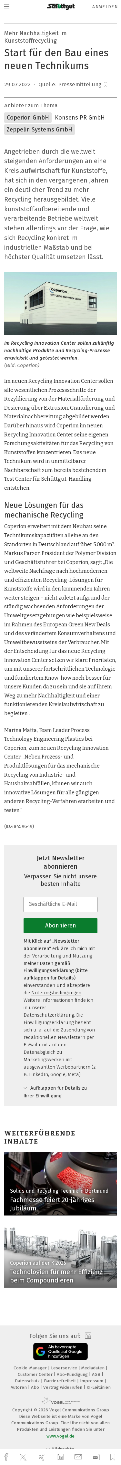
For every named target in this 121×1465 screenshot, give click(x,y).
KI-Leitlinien (98, 1387)
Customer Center (36, 1374)
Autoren (19, 1387)
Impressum (92, 1381)
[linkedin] (61, 1457)
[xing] (42, 1457)
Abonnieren (60, 925)
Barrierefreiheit (60, 1381)
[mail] (79, 1457)
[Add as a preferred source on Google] (60, 1351)
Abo (35, 1387)
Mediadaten (93, 1368)
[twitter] (24, 1457)
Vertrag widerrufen (63, 1387)
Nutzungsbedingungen (56, 993)
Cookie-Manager (31, 1368)
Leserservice (64, 1368)
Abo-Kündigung (73, 1374)
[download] (96, 1457)
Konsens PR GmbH (80, 117)
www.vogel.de (60, 1436)
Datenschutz (28, 1381)
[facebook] (7, 1457)
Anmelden (105, 6)
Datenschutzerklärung (49, 1015)
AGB (97, 1374)
